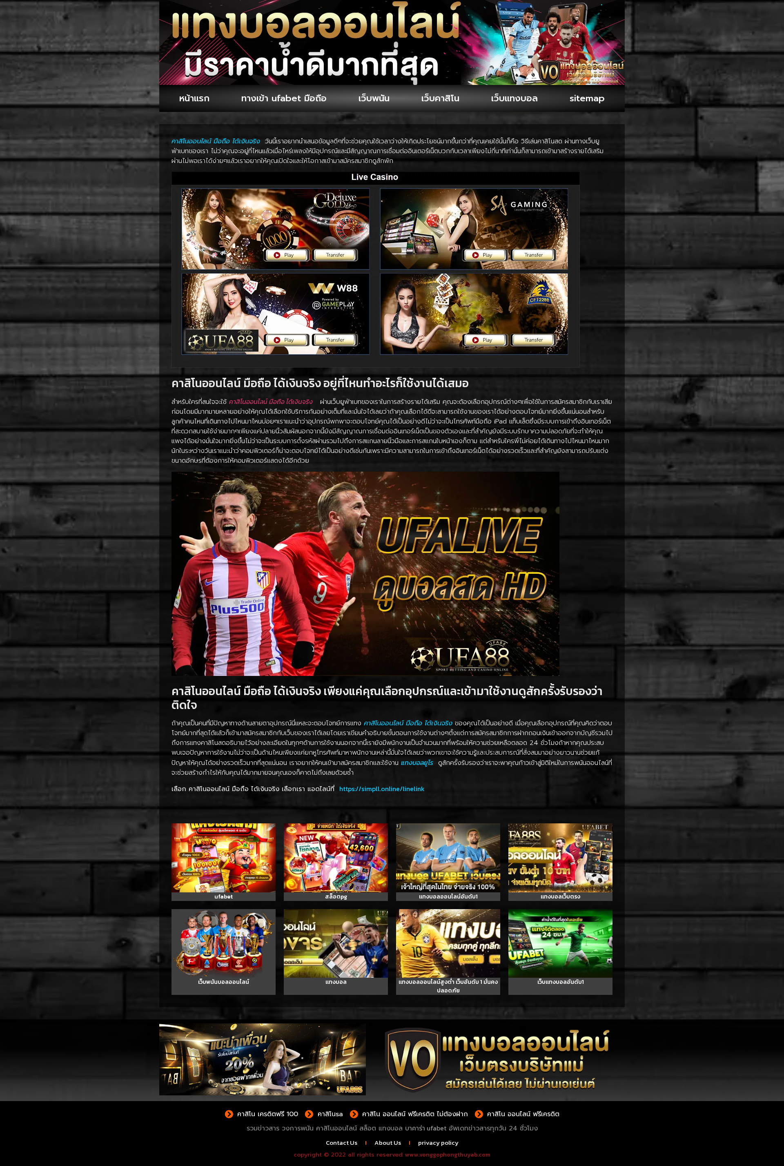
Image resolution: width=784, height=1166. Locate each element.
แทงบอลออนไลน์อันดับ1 (448, 896)
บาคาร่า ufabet (425, 1128)
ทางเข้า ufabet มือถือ (284, 98)
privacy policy (438, 1142)
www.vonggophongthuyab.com (447, 1154)
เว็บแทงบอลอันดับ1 (560, 982)
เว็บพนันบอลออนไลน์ (223, 982)
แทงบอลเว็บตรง (560, 896)
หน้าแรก (194, 98)
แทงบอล (336, 982)
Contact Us (341, 1142)
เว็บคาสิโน (440, 98)
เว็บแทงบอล (514, 98)
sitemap (587, 98)
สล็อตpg (336, 896)
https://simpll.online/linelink (382, 789)
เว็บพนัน (374, 98)
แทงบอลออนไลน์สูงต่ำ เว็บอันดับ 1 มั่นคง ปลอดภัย (448, 986)
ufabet (223, 896)
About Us (387, 1142)
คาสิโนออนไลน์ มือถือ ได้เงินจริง (271, 401)
